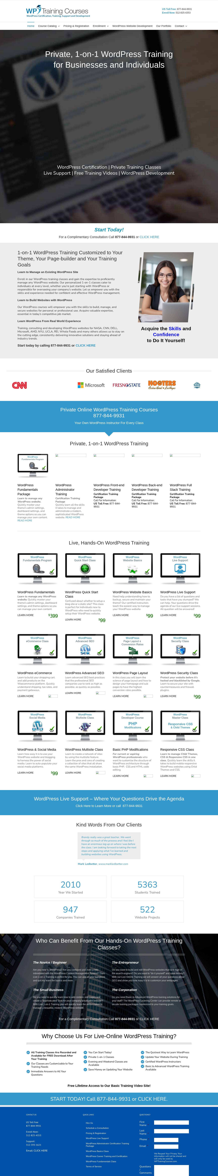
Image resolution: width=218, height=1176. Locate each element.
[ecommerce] (37, 635)
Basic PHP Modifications (130, 749)
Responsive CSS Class (177, 749)
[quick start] (85, 554)
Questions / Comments (146, 1170)
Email (144, 1146)
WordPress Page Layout (130, 673)
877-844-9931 (133, 806)
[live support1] (180, 554)
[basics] (133, 554)
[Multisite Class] (85, 712)
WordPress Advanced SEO (84, 673)
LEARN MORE (25, 615)
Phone (144, 1139)
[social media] (37, 712)
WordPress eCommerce (34, 673)
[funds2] (37, 554)
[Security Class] (180, 635)
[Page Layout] (133, 635)
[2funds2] (32, 455)
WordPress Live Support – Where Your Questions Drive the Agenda (109, 798)
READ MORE (24, 520)
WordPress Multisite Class (84, 749)
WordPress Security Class (179, 673)
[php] (133, 712)
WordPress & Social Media (36, 749)
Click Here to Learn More (93, 806)
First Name (144, 1123)
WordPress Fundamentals (36, 592)
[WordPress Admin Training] (70, 455)
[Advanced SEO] (85, 635)
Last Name (144, 1132)
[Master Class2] (180, 712)
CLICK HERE (149, 237)
